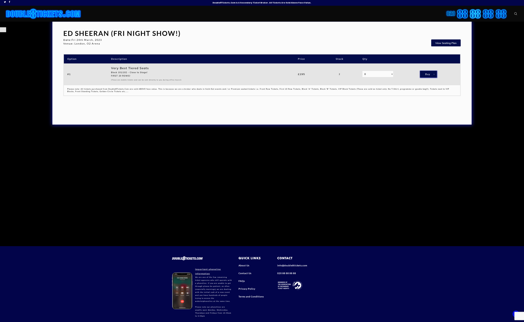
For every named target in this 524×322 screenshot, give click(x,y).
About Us (244, 265)
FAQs (242, 281)
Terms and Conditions (251, 296)
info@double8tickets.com (292, 265)
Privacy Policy (247, 288)
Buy (427, 74)
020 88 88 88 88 (286, 273)
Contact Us (245, 273)
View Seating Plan (446, 43)
